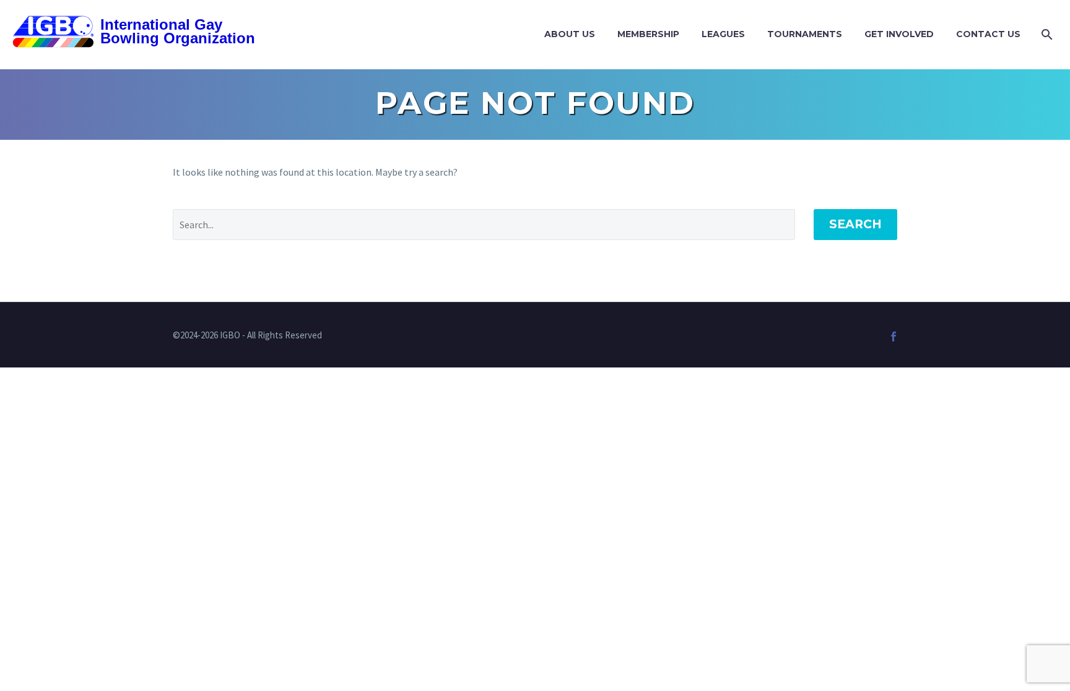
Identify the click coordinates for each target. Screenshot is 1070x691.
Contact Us (988, 34)
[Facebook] (893, 336)
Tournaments (804, 34)
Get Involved (899, 34)
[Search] (1045, 34)
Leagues (723, 34)
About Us (569, 34)
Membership (648, 34)
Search (855, 224)
